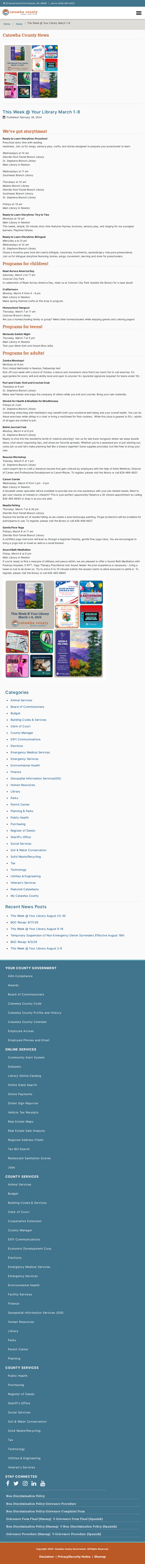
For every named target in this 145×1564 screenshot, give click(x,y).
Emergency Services (24, 759)
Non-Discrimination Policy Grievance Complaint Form (45, 1511)
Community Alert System (26, 1057)
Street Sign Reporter (23, 1103)
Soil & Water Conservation (28, 850)
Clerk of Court (20, 726)
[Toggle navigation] (139, 13)
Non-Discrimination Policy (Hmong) (32, 1526)
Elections (17, 746)
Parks (14, 798)
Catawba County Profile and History (35, 1012)
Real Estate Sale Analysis (26, 1130)
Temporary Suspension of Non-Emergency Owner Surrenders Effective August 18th (67, 935)
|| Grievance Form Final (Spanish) (78, 1519)
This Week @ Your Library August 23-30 (38, 916)
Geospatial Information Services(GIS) (36, 778)
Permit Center (20, 804)
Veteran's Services (23, 882)
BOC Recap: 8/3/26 (24, 942)
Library (15, 791)
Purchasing (18, 824)
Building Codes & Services (28, 719)
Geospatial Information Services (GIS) (36, 1312)
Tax (13, 863)
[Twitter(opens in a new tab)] (17, 1483)
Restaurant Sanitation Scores (29, 1158)
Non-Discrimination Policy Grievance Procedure (41, 1504)
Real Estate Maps (20, 1121)
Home (7, 23)
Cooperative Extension (25, 1221)
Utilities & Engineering (26, 876)
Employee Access (21, 1031)
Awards (13, 985)
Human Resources (23, 785)
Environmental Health (25, 765)
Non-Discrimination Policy (25, 1496)
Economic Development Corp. (30, 1248)
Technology (19, 869)
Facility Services (20, 1294)
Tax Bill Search (19, 1149)
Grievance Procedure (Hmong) (28, 1534)
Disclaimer (46, 1556)
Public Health (20, 817)
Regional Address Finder (26, 1140)
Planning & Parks (22, 811)
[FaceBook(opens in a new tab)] (9, 1483)
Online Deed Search (22, 1085)
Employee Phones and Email (28, 1040)
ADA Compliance (20, 976)
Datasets (14, 1066)
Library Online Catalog (24, 1075)
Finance (16, 772)
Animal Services (21, 700)
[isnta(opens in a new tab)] (26, 1483)
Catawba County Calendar (27, 1022)
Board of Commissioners (27, 706)
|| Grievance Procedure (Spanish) (76, 1534)
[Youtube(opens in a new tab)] (43, 1483)
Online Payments (20, 1094)
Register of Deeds (23, 830)
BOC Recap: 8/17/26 (24, 922)
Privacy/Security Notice (74, 1556)
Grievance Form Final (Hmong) (28, 1519)
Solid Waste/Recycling (26, 856)
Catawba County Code (25, 1003)
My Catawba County (25, 895)
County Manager (22, 733)
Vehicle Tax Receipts (23, 1112)
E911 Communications (25, 739)
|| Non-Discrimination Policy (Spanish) (88, 1526)
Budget (15, 713)
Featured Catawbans (25, 889)
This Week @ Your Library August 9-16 (37, 929)
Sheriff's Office (21, 837)
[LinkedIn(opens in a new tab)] (35, 1483)
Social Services (21, 843)
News (19, 23)
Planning (14, 1358)
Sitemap (100, 1556)
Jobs (11, 1167)
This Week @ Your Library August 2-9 (36, 948)
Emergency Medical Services (30, 752)
